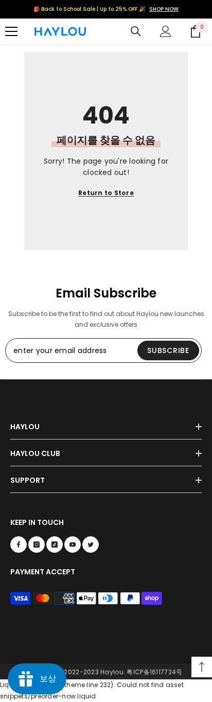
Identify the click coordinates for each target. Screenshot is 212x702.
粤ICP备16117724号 (154, 672)
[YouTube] (72, 544)
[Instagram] (36, 544)
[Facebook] (18, 544)
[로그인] (165, 31)
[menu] (11, 31)
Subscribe (168, 350)
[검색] (136, 31)
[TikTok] (54, 544)
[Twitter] (90, 544)
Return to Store (106, 192)
